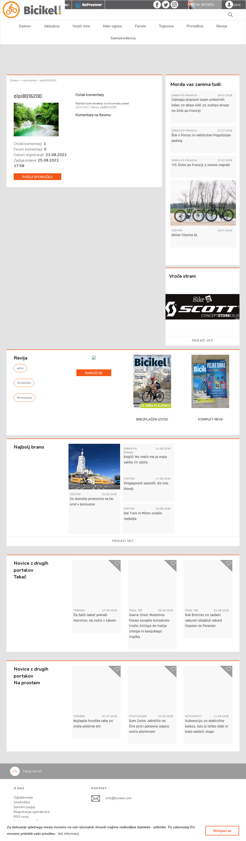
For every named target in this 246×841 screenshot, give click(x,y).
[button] (68, 833)
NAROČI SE (94, 373)
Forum (140, 26)
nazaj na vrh (32, 771)
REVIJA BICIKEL (201, 4)
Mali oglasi (112, 26)
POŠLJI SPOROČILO (37, 177)
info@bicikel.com (118, 798)
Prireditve (195, 26)
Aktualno (52, 26)
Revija (221, 26)
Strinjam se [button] (222, 831)
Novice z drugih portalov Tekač (31, 570)
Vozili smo (81, 26)
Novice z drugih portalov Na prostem (31, 676)
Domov (25, 26)
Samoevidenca (123, 38)
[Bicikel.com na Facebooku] (98, 798)
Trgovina (166, 26)
